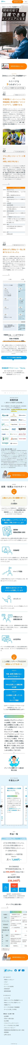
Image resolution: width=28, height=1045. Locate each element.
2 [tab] (7, 393)
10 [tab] (23, 825)
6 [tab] (16, 393)
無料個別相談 (7, 991)
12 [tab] (14, 827)
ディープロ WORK (9, 986)
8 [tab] (21, 393)
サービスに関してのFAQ (10, 1009)
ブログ (5, 982)
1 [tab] (5, 393)
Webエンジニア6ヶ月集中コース (12, 1002)
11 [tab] (25, 825)
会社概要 (6, 1016)
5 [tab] (14, 393)
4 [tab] (12, 393)
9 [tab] (23, 393)
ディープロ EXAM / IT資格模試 (12, 1007)
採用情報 (6, 1032)
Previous (1, 378)
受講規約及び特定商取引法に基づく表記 (14, 1030)
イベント (6, 984)
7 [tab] (18, 393)
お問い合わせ (7, 1034)
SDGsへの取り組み (9, 1018)
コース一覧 (7, 998)
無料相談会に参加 (17, 1)
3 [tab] (9, 393)
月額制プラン (7, 1004)
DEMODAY (7, 988)
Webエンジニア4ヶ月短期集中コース (13, 1000)
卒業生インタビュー (9, 979)
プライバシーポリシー (9, 1027)
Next (27, 378)
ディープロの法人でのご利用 (11, 1025)
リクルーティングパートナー (11, 1023)
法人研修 (6, 1021)
